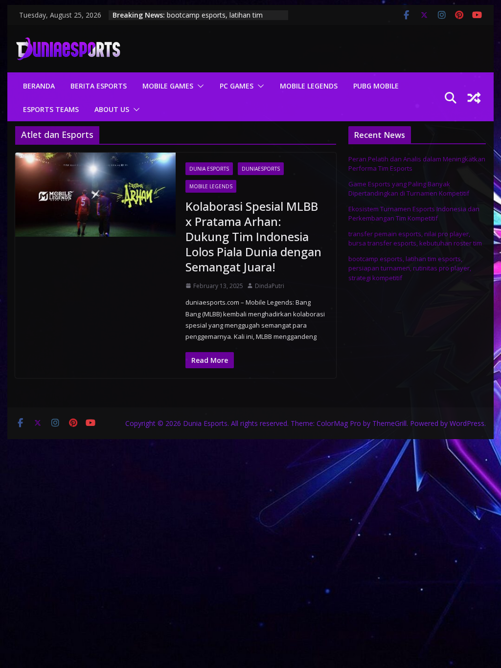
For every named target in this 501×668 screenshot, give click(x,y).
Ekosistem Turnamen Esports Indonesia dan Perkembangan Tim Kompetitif (413, 213)
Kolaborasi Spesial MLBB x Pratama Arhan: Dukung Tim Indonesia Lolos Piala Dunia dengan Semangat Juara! (253, 236)
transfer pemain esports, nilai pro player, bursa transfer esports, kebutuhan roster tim (219, 18)
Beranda (39, 85)
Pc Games (236, 85)
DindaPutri (269, 286)
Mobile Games (167, 85)
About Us (111, 109)
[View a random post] (474, 98)
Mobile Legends (309, 85)
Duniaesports (261, 168)
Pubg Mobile (376, 85)
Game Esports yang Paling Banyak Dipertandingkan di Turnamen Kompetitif (408, 188)
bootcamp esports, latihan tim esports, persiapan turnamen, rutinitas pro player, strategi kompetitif (409, 268)
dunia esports (209, 168)
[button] (198, 86)
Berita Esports (98, 85)
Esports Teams (51, 109)
